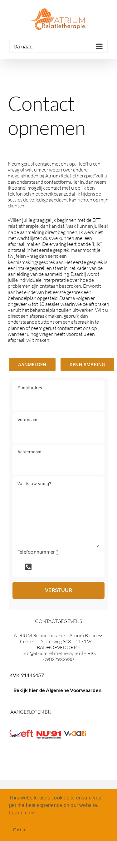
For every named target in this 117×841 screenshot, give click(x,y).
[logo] (49, 733)
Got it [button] (19, 829)
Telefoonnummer (37, 552)
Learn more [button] (22, 812)
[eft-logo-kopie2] (21, 732)
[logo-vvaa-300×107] (76, 732)
